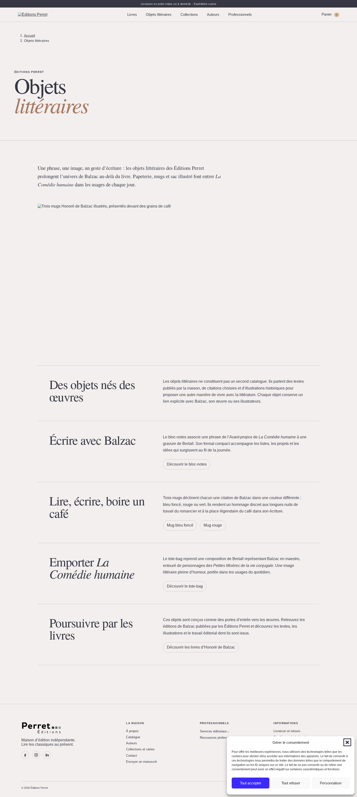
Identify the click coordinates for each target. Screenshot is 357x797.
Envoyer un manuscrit (141, 761)
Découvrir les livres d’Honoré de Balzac (201, 647)
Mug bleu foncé (180, 525)
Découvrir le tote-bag (185, 586)
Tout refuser (290, 783)
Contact (131, 755)
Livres (132, 15)
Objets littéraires (158, 15)
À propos (132, 731)
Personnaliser (331, 783)
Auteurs (213, 15)
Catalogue (133, 737)
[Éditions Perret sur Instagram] (36, 755)
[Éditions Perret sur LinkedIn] (47, 755)
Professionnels (240, 15)
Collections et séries (140, 749)
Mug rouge (213, 525)
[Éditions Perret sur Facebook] (25, 755)
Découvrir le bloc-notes (187, 464)
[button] (347, 742)
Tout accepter (250, 783)
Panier (329, 14)
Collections (189, 15)
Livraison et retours (286, 731)
